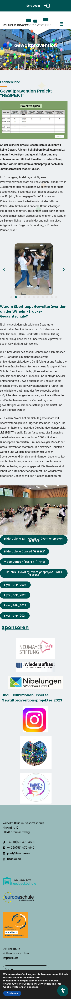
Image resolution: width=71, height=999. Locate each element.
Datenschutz (11, 949)
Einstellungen (19, 980)
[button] (4, 269)
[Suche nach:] (35, 969)
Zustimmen (12, 993)
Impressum (10, 958)
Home (22, 54)
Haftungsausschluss (16, 953)
